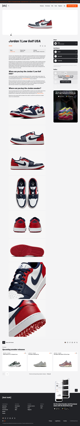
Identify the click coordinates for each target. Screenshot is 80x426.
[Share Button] (40, 46)
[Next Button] (7, 374)
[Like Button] (45, 46)
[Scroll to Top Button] (76, 390)
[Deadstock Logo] (4, 6)
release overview (40, 93)
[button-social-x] (77, 342)
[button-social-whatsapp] (72, 342)
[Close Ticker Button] (77, 1)
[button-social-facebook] (70, 342)
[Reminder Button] (42, 46)
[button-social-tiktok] (74, 342)
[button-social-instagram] (67, 342)
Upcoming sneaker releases (13, 349)
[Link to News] (8, 6)
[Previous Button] (3, 374)
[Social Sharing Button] (3, 342)
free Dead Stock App (26, 78)
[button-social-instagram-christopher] (65, 342)
